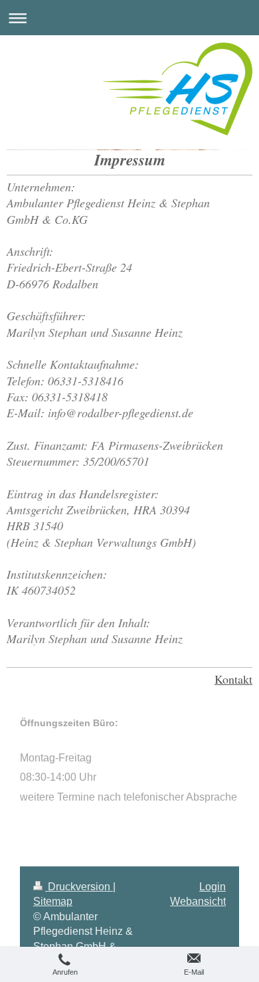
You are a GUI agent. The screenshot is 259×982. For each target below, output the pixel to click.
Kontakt (233, 679)
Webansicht (198, 901)
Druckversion (79, 886)
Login (212, 886)
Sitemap (52, 901)
